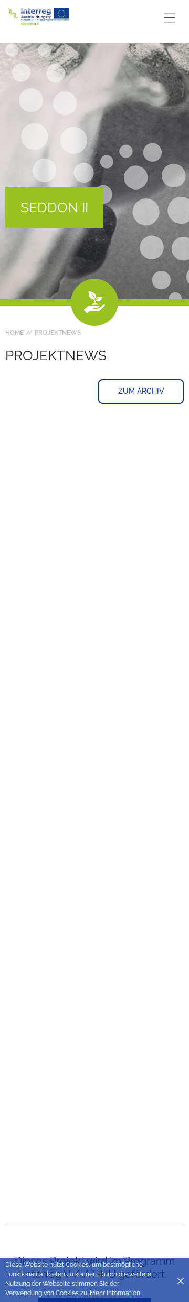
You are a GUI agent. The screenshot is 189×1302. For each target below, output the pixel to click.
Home (14, 333)
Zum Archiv (141, 391)
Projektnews (58, 333)
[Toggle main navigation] (169, 18)
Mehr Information (115, 1293)
